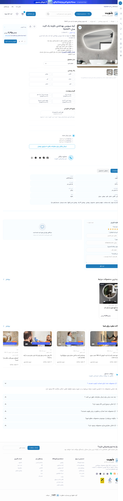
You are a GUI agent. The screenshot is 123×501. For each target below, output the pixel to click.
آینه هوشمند (72, 38)
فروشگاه (112, 21)
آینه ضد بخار (48, 36)
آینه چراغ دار (92, 21)
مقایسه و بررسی (15, 355)
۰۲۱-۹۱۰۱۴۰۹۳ (107, 7)
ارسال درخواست (33, 448)
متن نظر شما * (114, 253)
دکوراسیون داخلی (15, 352)
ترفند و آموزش (115, 352)
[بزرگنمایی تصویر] (80, 27)
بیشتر (8, 279)
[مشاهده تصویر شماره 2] (110, 72)
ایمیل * (116, 239)
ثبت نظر (102, 266)
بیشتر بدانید (7, 35)
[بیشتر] (3, 279)
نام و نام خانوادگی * (113, 232)
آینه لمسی (42, 36)
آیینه (117, 349)
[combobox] (61, 14)
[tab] (115, 171)
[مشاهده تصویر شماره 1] (117, 72)
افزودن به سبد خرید (10, 41)
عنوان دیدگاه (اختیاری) (113, 246)
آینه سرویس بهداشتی (103, 21)
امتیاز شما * (115, 226)
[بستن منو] (120, 3)
